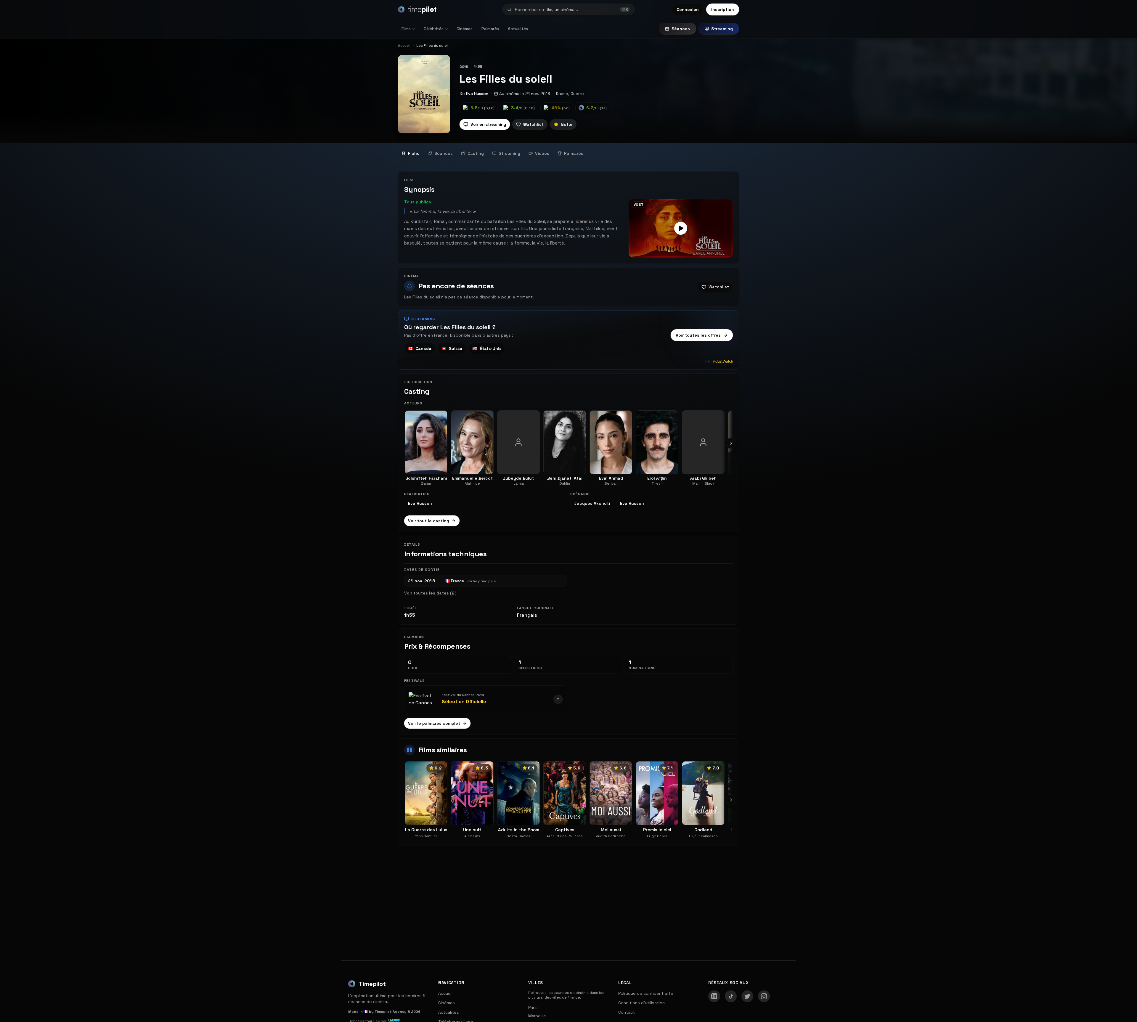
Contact (626, 1012)
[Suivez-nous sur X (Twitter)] (747, 996)
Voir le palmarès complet (434, 723)
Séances (681, 28)
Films (406, 28)
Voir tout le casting (428, 520)
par (708, 361)
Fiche (414, 153)
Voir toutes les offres (698, 335)
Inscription (722, 9)
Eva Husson (477, 93)
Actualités (518, 28)
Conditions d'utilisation (641, 1002)
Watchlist (533, 124)
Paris (533, 1007)
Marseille (537, 1015)
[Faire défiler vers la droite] (731, 443)
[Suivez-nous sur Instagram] (764, 996)
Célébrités (434, 28)
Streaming (722, 28)
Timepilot (372, 984)
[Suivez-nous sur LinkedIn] (714, 996)
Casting (476, 153)
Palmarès (490, 28)
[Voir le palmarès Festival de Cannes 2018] (558, 699)
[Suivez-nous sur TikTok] (731, 996)
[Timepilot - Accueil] (417, 9)
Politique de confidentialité (645, 993)
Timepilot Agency (391, 1011)
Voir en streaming (488, 124)
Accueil (445, 993)
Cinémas (465, 28)
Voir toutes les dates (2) (430, 593)
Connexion (688, 9)
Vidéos (542, 153)
